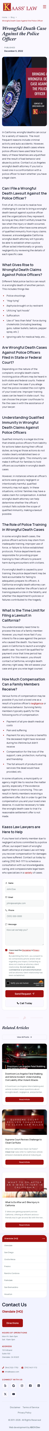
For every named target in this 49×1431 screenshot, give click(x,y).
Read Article (24, 1099)
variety (28, 872)
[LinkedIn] (39, 1386)
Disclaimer (26, 950)
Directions (13, 1323)
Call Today (26, 1003)
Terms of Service (30, 1407)
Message (12, 924)
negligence (37, 703)
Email (10, 897)
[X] (5, 1394)
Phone (11, 910)
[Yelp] (5, 1386)
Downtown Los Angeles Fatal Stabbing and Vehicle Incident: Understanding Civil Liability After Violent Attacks (23, 1076)
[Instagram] (22, 1386)
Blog (13, 17)
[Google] (13, 1386)
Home (4, 17)
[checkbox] (6, 950)
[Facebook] (30, 1386)
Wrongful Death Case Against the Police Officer (22, 20)
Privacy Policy (24, 1412)
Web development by (24, 1427)
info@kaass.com (12, 1371)
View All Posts (23, 1037)
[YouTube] (13, 1394)
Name (10, 883)
